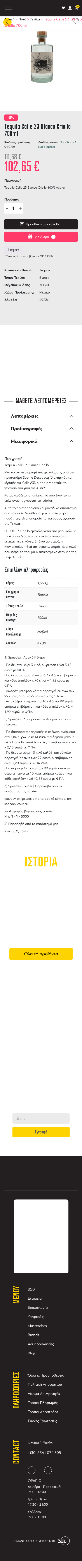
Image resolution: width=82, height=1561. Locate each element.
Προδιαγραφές (26, 429)
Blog (31, 1353)
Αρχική (9, 19)
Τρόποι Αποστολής (43, 1412)
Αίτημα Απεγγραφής (44, 1393)
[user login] (70, 8)
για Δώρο (42, 237)
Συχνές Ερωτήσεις (42, 1421)
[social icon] (31, 1470)
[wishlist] (63, 8)
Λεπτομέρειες (24, 416)
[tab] (41, 416)
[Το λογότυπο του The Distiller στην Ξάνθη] (36, 8)
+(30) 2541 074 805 (44, 1452)
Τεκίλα (35, 19)
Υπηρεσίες (36, 1316)
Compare (13, 250)
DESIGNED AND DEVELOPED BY (34, 1541)
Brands (33, 1335)
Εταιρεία (35, 1298)
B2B (31, 1289)
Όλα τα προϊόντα (41, 953)
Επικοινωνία (38, 1307)
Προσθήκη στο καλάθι (42, 224)
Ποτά (22, 19)
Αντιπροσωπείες (41, 1344)
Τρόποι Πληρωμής (43, 1402)
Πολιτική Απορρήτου (45, 1384)
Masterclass (37, 1326)
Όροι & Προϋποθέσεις (46, 1375)
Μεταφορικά (24, 441)
